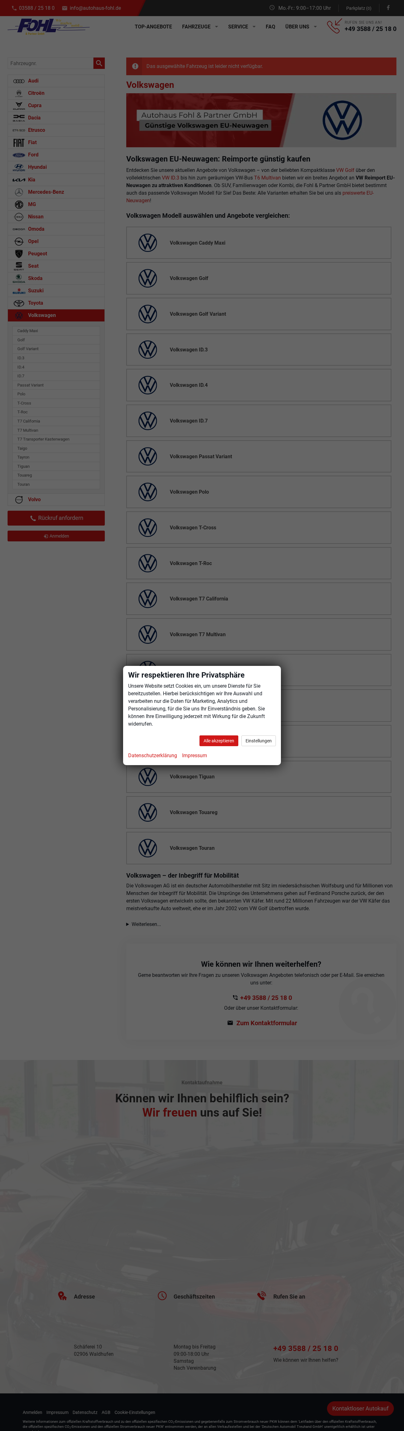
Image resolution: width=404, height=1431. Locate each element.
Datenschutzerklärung (152, 755)
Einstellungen (259, 740)
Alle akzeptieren (219, 740)
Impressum (194, 755)
